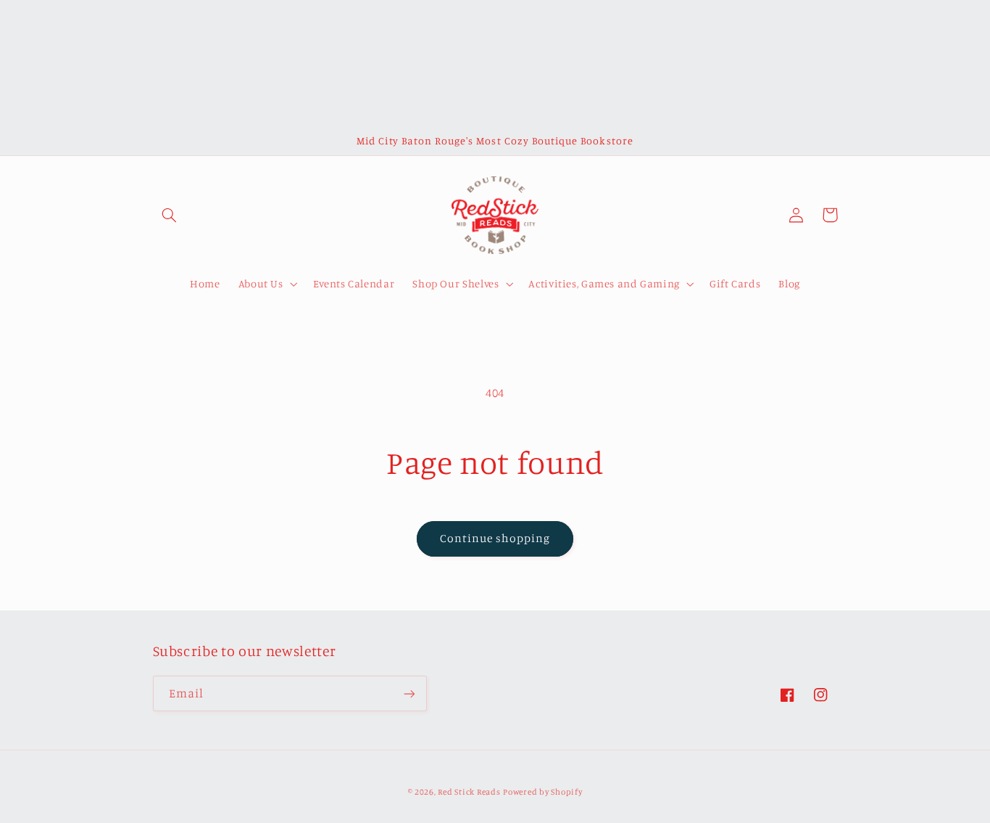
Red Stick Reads (469, 792)
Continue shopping (495, 538)
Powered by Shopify (542, 792)
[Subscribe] (408, 693)
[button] (169, 215)
